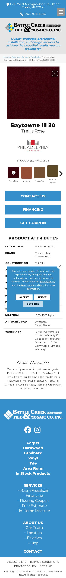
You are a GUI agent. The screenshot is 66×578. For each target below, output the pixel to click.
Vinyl (33, 458)
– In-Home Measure (33, 511)
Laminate (33, 453)
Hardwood (33, 448)
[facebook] (27, 430)
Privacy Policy (25, 566)
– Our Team (33, 528)
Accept (24, 297)
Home (7, 57)
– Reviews (33, 538)
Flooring (16, 57)
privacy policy (47, 281)
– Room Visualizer (33, 490)
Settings (33, 304)
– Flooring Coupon (33, 500)
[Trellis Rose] (13, 172)
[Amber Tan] (39, 172)
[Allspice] (26, 172)
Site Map (46, 566)
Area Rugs (33, 468)
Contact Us (33, 196)
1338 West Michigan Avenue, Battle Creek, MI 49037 (34, 5)
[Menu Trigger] (61, 12)
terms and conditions (33, 285)
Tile (33, 463)
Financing (33, 209)
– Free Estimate (33, 506)
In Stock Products (33, 473)
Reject (42, 297)
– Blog (33, 543)
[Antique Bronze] (52, 171)
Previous (5, 172)
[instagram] (37, 430)
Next (60, 172)
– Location (33, 533)
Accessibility (16, 562)
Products (35, 57)
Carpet (25, 57)
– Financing (33, 495)
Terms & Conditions (44, 562)
